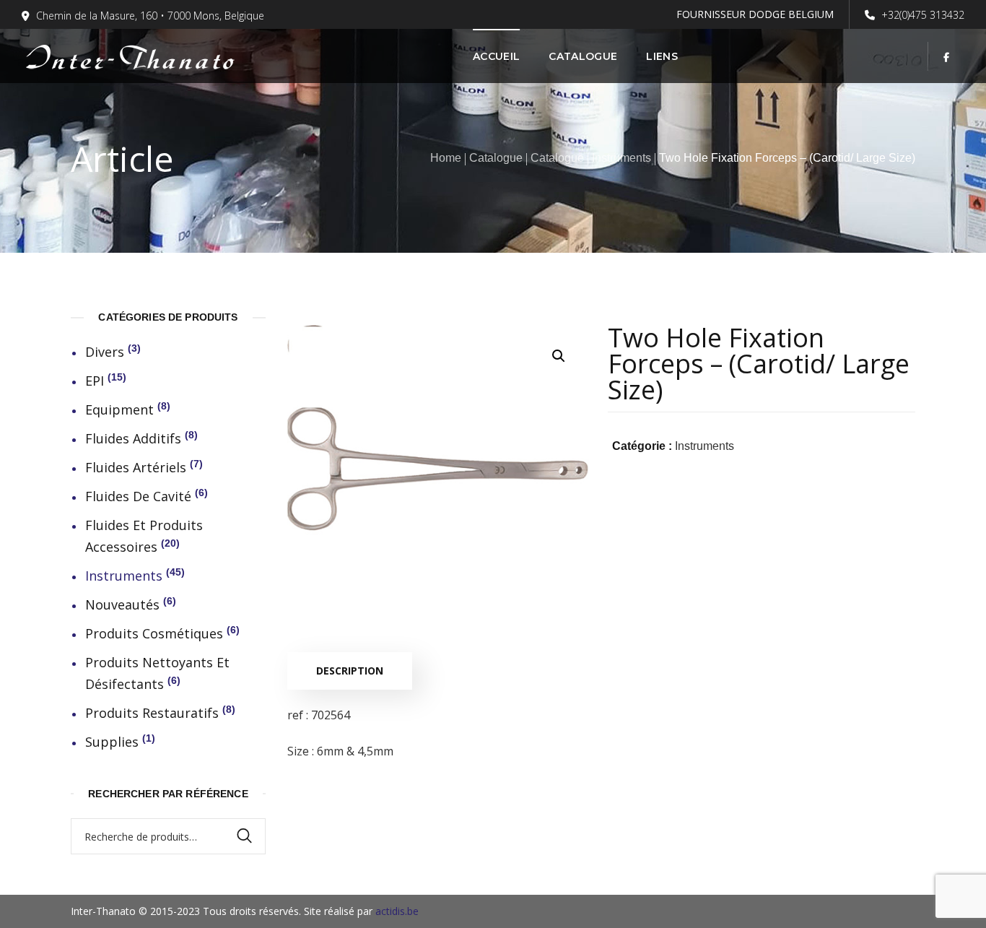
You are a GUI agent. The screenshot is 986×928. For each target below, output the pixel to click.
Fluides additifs (133, 438)
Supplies (112, 741)
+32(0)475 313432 (921, 15)
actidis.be (397, 911)
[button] (558, 355)
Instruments (621, 158)
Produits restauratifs (152, 712)
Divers (104, 351)
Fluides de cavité (138, 496)
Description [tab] (349, 670)
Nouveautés (122, 604)
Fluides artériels (135, 467)
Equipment (119, 409)
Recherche (251, 836)
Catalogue (496, 158)
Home (445, 158)
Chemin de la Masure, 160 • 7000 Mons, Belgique (150, 15)
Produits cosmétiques (154, 633)
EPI (94, 380)
